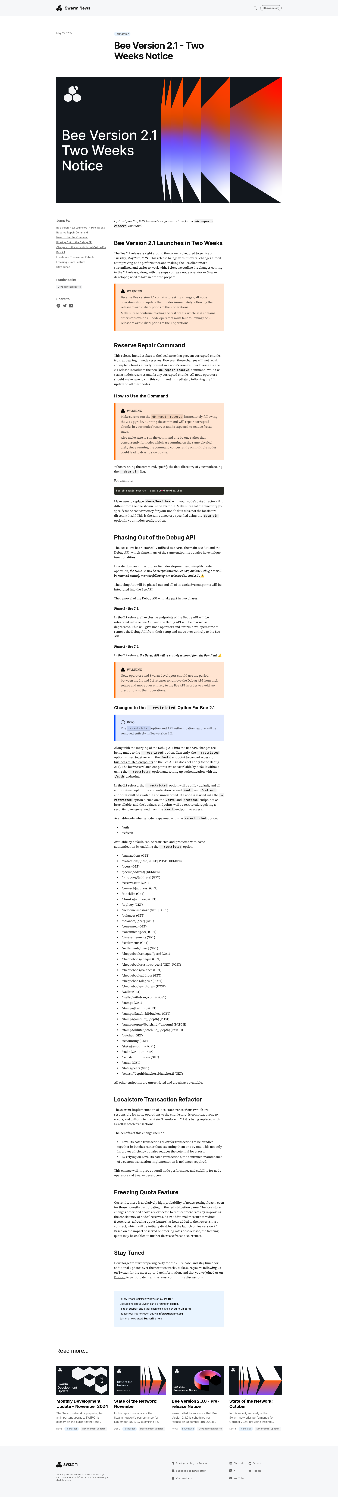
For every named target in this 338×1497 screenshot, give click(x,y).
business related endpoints (133, 762)
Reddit (174, 1303)
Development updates (69, 286)
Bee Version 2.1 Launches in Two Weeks (80, 227)
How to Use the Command (72, 237)
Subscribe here (153, 1318)
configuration (155, 520)
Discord (185, 1308)
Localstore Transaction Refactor (75, 257)
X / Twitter (166, 1298)
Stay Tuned (63, 266)
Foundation (122, 33)
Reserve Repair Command (72, 232)
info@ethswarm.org (170, 1313)
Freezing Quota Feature (70, 262)
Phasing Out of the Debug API (74, 242)
